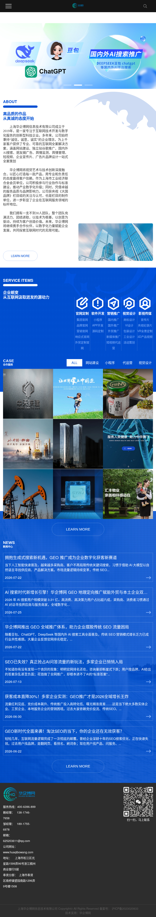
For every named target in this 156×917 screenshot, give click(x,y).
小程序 (98, 320)
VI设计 (129, 325)
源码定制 (98, 331)
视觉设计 (145, 362)
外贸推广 (113, 331)
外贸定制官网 (82, 345)
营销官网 (82, 331)
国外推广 (113, 325)
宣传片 (145, 320)
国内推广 (113, 320)
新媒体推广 (113, 337)
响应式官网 (82, 337)
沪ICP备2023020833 (125, 908)
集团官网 (82, 320)
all (74, 362)
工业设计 (129, 337)
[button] (67, 85)
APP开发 (97, 325)
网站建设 (92, 362)
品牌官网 (82, 325)
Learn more (20, 256)
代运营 (127, 362)
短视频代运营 (113, 345)
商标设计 (129, 320)
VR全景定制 (145, 331)
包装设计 (129, 331)
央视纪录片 (145, 325)
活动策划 (129, 342)
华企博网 (85, 913)
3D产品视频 (145, 337)
